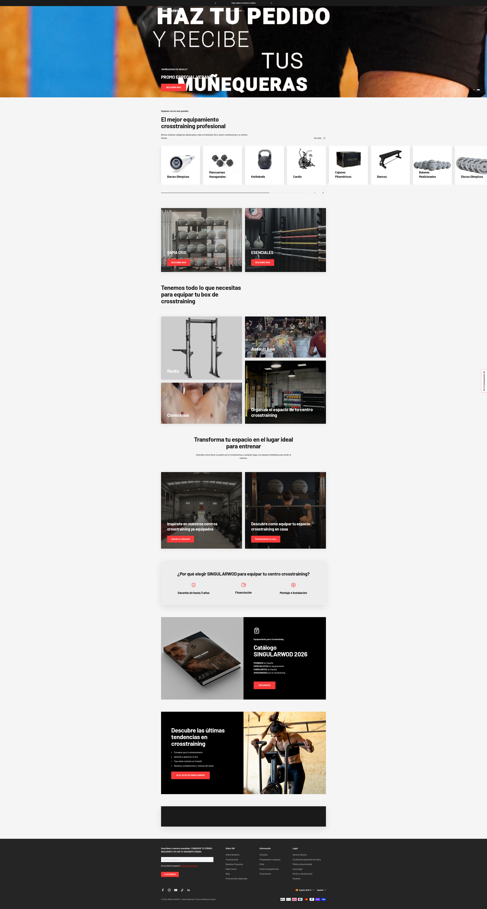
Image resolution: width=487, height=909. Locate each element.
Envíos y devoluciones (302, 874)
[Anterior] (215, 3)
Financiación (265, 874)
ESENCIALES (270, 11)
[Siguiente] (271, 3)
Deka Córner (231, 869)
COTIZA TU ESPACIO (233, 11)
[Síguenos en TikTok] (182, 890)
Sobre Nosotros (232, 855)
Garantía (296, 878)
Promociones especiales (236, 878)
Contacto (263, 855)
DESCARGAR (264, 685)
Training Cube (232, 859)
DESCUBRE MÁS (173, 87)
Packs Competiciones (269, 869)
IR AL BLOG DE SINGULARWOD (190, 775)
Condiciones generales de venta (307, 859)
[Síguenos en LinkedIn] (188, 890)
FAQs (261, 864)
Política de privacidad (302, 864)
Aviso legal (297, 869)
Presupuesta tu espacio (269, 859)
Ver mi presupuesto (484, 381)
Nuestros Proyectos (234, 864)
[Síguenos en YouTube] (175, 890)
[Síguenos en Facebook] (162, 890)
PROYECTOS (255, 11)
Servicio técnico (300, 855)
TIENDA (215, 11)
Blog (228, 874)
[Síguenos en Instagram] (169, 890)
